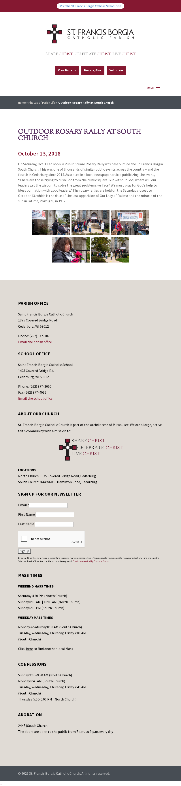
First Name (27, 514)
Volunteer (116, 70)
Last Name (26, 524)
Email (23, 505)
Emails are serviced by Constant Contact (91, 561)
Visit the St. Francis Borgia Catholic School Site (90, 6)
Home (22, 103)
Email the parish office (35, 342)
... (1, 783)
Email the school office (35, 398)
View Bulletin (67, 70)
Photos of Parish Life (42, 103)
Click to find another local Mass (45, 648)
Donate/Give (93, 70)
